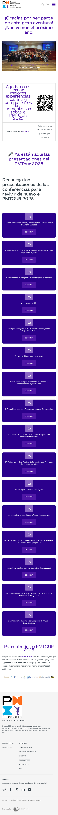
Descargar (29, 232)
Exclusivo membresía (27, 752)
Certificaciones (25, 747)
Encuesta (25, 131)
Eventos (22, 756)
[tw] (17, 789)
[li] (23, 789)
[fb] (10, 789)
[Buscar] (43, 4)
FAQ (20, 769)
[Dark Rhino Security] (21, 809)
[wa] (4, 789)
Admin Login (7, 747)
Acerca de (23, 743)
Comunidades (24, 760)
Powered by (6, 809)
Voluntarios (24, 764)
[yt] (29, 789)
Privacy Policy (8, 743)
